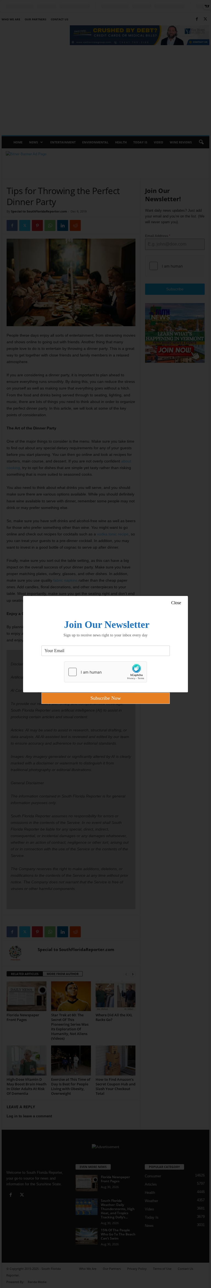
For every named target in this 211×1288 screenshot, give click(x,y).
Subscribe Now (105, 698)
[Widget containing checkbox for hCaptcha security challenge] (105, 671)
